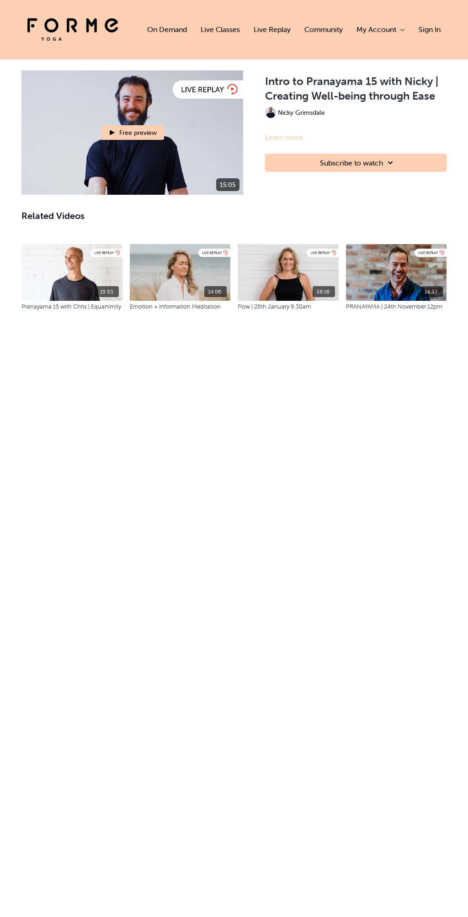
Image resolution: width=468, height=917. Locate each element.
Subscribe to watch (351, 162)
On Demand (167, 29)
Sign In (430, 29)
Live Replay (272, 29)
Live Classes (220, 29)
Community (323, 29)
